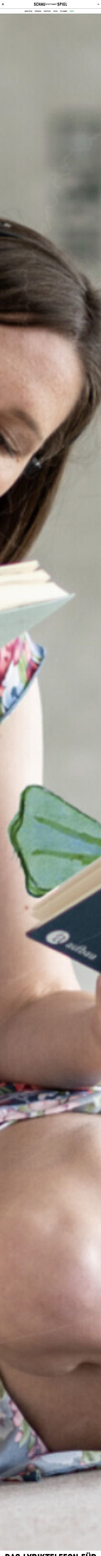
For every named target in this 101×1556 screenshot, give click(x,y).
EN (98, 4)
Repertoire (47, 11)
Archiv (72, 11)
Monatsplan (28, 11)
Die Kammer (63, 11)
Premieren (38, 11)
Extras (55, 11)
